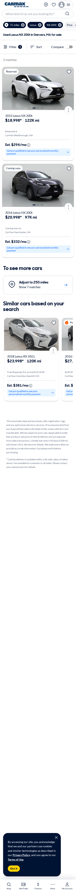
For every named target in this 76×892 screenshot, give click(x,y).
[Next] (69, 88)
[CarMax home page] (16, 4)
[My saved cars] (54, 5)
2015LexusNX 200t (19, 115)
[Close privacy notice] (56, 837)
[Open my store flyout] (46, 5)
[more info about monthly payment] (28, 145)
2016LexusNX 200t (19, 212)
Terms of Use (15, 859)
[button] (14, 25)
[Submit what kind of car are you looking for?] (68, 13)
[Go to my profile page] (65, 5)
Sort (39, 47)
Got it (14, 868)
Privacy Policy (21, 855)
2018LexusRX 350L (21, 356)
